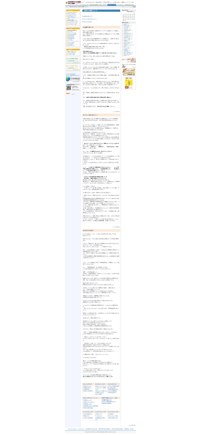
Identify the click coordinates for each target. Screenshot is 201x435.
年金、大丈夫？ (103, 4)
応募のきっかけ (87, 386)
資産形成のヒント (127, 33)
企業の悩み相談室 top (72, 30)
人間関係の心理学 (127, 30)
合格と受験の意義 (88, 407)
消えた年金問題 (71, 42)
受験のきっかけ (88, 400)
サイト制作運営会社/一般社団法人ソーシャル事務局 (73, 79)
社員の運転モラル (71, 45)
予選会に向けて (87, 387)
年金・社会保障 (127, 52)
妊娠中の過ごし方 (87, 16)
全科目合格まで (112, 392)
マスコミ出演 (126, 47)
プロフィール (85, 4)
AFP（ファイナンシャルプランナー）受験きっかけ (101, 387)
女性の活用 (70, 31)
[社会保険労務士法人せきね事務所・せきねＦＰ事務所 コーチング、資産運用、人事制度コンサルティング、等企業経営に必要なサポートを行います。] (73, 3)
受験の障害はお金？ (114, 389)
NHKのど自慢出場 (71, 13)
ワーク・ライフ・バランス (73, 41)
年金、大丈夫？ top (72, 51)
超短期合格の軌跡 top (72, 12)
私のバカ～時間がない (101, 390)
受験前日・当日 (88, 404)
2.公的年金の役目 (71, 54)
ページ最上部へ (117, 111)
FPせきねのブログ (129, 5)
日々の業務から (127, 36)
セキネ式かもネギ (90, 2)
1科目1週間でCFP (71, 16)
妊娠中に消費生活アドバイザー (73, 18)
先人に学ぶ (126, 28)
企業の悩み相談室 (94, 5)
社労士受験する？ (88, 414)
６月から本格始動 (88, 417)
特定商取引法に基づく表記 (91, 428)
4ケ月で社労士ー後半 (72, 24)
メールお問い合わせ (115, 2)
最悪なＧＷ (86, 415)
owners (131, 428)
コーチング (119, 5)
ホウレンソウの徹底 (72, 33)
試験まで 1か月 (100, 392)
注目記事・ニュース (128, 44)
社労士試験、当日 (113, 417)
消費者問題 (126, 50)
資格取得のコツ (127, 37)
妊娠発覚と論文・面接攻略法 (91, 405)
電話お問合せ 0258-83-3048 (102, 2)
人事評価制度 (70, 44)
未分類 (125, 55)
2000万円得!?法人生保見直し (104, 428)
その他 (125, 31)
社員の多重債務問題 (72, 34)
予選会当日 (86, 389)
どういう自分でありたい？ (90, 19)
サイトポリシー (81, 428)
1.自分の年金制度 (71, 52)
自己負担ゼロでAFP (72, 15)
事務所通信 (126, 428)
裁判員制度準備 (71, 38)
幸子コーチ (99, 414)
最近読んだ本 (126, 43)
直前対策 (111, 414)
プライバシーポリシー (72, 428)
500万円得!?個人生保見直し (117, 428)
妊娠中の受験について (72, 20)
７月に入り (99, 415)
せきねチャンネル (127, 34)
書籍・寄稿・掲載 (127, 53)
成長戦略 (125, 40)
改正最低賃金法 (71, 37)
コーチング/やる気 (70, 74)
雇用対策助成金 (71, 35)
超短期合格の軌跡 (112, 4)
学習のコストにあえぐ (89, 402)
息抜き (125, 46)
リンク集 (131, 2)
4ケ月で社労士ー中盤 (72, 22)
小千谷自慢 (126, 27)
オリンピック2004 (113, 415)
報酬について (125, 2)
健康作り (125, 24)
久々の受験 (99, 394)
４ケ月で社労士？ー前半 (73, 21)
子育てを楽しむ (127, 41)
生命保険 (125, 49)
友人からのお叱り (87, 21)
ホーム (67, 6)
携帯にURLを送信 (76, 89)
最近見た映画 (126, 25)
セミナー (83, 2)
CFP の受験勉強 (113, 390)
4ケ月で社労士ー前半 (88, 411)
